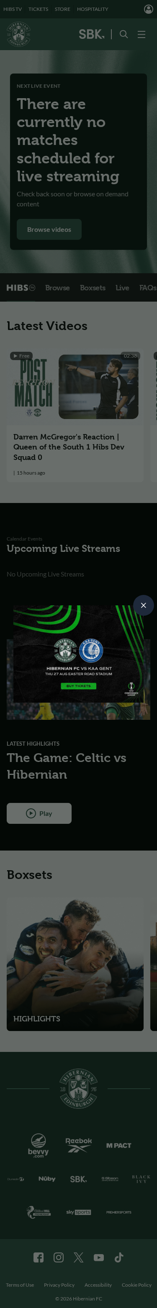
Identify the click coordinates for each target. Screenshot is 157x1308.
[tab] (143, 605)
